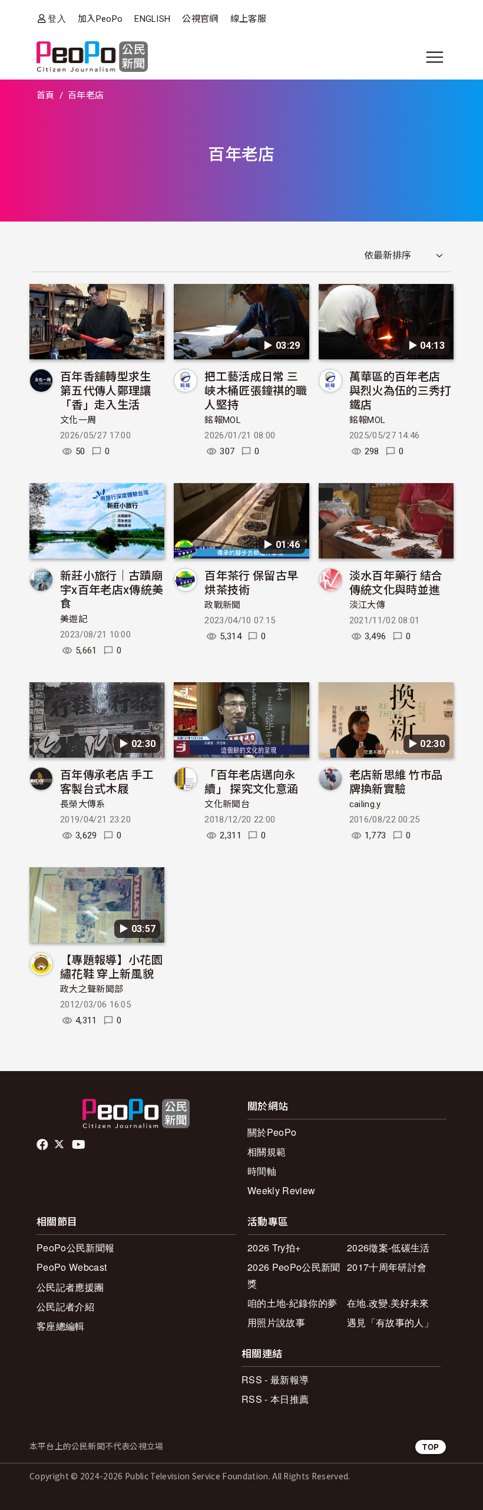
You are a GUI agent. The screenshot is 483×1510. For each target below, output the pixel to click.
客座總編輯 (61, 1326)
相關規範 (266, 1151)
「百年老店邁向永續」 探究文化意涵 (251, 781)
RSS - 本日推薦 (275, 1399)
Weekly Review (281, 1190)
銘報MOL (222, 420)
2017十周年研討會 (386, 1267)
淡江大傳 (367, 605)
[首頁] (92, 57)
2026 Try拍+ (273, 1247)
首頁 (46, 95)
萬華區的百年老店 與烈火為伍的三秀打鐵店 (400, 390)
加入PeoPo (100, 19)
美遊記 (73, 619)
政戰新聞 (222, 605)
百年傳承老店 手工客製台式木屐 (107, 781)
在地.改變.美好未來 (388, 1303)
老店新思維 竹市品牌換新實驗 (396, 781)
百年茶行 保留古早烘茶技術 (251, 582)
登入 (57, 18)
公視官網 (200, 19)
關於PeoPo (271, 1132)
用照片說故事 (276, 1322)
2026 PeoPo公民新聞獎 (293, 1275)
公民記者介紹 (65, 1306)
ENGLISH (152, 19)
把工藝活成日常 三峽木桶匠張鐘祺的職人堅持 (255, 390)
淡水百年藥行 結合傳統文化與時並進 (396, 582)
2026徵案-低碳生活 (388, 1247)
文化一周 (78, 420)
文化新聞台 (227, 804)
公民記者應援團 (70, 1287)
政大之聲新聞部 (91, 989)
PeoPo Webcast (72, 1267)
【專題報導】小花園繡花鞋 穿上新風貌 (111, 966)
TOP (430, 1446)
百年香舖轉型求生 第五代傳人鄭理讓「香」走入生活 (105, 390)
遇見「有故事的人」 (390, 1322)
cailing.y (365, 804)
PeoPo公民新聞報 (75, 1247)
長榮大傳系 (82, 804)
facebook (43, 1145)
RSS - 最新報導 (275, 1379)
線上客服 (248, 19)
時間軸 (261, 1171)
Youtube (79, 1145)
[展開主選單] (434, 57)
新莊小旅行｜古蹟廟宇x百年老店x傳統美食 (111, 589)
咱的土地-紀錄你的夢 (292, 1303)
